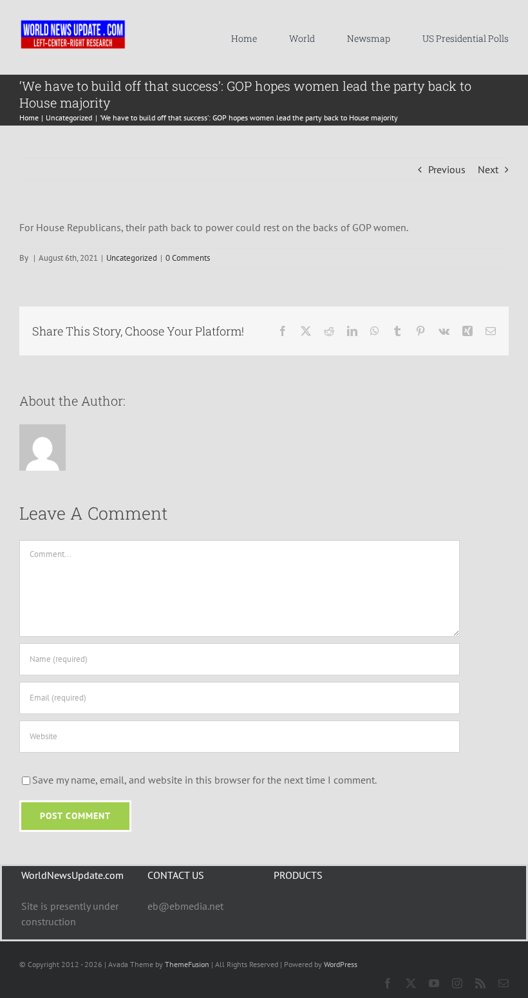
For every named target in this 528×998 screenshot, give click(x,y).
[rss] (480, 983)
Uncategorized (131, 257)
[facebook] (387, 983)
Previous (447, 169)
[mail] (503, 983)
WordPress (340, 964)
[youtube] (434, 983)
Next (488, 169)
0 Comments (187, 257)
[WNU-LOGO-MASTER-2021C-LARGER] (73, 22)
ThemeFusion (187, 964)
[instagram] (457, 983)
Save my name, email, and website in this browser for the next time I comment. (204, 779)
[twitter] (411, 983)
